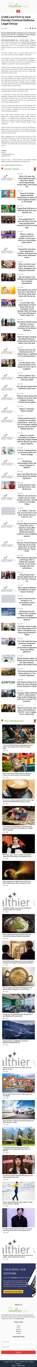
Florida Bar (15, 143)
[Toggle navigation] (18, 11)
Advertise (18, 1331)
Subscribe (18, 1352)
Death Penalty (5, 142)
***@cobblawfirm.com (7, 154)
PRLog (32, 40)
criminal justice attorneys (29, 83)
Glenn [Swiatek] (31, 131)
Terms (13, 1365)
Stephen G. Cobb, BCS (24, 54)
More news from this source (22, 161)
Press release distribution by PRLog (11, 165)
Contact (18, 1333)
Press (18, 1327)
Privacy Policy (21, 1365)
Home (18, 1326)
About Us (18, 1329)
